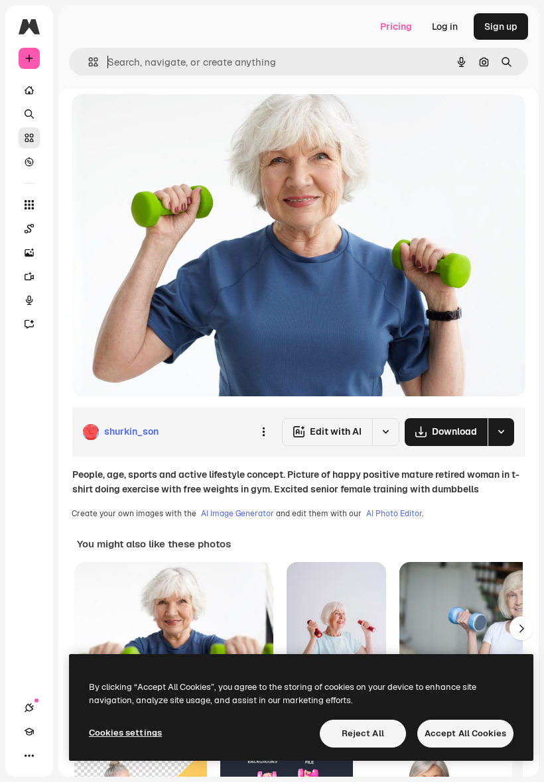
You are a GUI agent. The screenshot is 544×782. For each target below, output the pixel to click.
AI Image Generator (237, 513)
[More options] (263, 432)
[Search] (29, 114)
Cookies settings (125, 732)
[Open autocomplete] (88, 62)
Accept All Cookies (465, 733)
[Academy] (29, 731)
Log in (445, 26)
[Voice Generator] (29, 300)
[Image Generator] (29, 252)
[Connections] (29, 707)
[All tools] (29, 204)
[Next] (521, 628)
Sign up (500, 26)
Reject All (363, 733)
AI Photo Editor (394, 513)
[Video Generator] (29, 276)
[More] (29, 755)
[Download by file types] (501, 432)
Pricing (396, 26)
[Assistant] (29, 324)
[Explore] (29, 161)
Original (156, 119)
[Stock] (29, 137)
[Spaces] (29, 228)
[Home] (29, 90)
